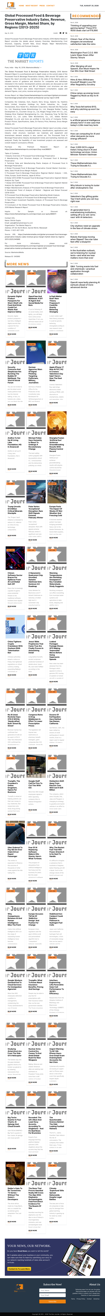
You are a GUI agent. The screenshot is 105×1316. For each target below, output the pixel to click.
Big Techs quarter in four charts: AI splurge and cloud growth (14, 1121)
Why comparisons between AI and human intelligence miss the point (15, 919)
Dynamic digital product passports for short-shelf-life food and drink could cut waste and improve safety (15, 304)
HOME (21, 6)
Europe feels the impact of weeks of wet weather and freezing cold (55, 510)
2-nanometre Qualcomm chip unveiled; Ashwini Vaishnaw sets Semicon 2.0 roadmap (36, 579)
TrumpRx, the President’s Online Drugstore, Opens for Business (14, 786)
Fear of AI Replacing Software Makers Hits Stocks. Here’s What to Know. (35, 853)
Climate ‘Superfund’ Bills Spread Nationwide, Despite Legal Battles (56, 1193)
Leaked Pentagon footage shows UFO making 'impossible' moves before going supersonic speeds (56, 650)
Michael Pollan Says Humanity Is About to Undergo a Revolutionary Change (35, 443)
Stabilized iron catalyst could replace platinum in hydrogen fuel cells (56, 919)
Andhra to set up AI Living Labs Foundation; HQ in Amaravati (14, 442)
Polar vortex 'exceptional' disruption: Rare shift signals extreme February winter (36, 512)
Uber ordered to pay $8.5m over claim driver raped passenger (15, 851)
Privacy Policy (81, 1299)
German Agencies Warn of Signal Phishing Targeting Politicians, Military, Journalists (35, 375)
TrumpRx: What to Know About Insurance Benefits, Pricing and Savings (36, 984)
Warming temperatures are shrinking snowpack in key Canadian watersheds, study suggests (56, 579)
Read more (12, 334)
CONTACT (50, 6)
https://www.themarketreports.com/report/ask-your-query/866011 (30, 214)
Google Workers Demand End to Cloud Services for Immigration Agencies (15, 984)
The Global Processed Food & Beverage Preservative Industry (30, 72)
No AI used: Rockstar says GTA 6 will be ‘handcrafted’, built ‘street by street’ (14, 720)
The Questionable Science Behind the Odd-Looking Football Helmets (56, 1123)
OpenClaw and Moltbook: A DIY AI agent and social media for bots (36, 300)
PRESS (42, 6)
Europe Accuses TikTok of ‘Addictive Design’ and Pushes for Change (36, 919)
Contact (89, 1299)
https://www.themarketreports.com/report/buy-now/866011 (28, 149)
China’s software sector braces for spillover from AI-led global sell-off (15, 578)
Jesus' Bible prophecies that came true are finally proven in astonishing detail (36, 647)
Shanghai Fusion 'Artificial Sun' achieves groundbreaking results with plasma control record (56, 444)
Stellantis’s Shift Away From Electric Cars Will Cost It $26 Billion (56, 785)
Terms (73, 1299)
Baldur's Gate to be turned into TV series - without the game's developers (15, 1193)
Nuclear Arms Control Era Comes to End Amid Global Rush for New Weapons (35, 1054)
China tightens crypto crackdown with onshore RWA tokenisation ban (15, 647)
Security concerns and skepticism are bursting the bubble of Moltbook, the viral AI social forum (14, 375)
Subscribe (52, 1301)
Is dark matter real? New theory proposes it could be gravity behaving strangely (55, 304)
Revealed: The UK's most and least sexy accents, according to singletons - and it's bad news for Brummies (36, 1125)
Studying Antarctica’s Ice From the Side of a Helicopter (15, 1052)
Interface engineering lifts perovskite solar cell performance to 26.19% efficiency (56, 987)
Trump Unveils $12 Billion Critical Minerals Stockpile (15, 509)
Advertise (96, 1299)
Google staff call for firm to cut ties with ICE (35, 784)
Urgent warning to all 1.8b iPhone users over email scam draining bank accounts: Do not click (56, 1055)
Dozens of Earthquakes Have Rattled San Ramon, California (55, 719)
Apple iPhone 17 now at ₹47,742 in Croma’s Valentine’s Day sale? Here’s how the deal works (56, 374)
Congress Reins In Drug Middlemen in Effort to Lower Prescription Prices (36, 720)
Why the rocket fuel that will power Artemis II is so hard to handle (56, 851)
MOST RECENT (32, 6)
